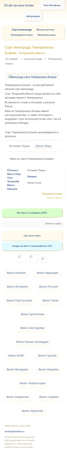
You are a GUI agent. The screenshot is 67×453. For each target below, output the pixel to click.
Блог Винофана (52, 5)
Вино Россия (48, 286)
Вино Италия (16, 272)
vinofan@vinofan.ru (15, 431)
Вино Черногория (33, 383)
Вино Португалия (19, 300)
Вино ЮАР (16, 355)
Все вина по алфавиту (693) (32, 212)
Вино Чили (50, 300)
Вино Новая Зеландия (32, 341)
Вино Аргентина (32, 314)
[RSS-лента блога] (44, 261)
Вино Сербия (49, 397)
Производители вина (22, 35)
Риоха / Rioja (43, 146)
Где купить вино (32, 235)
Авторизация (33, 16)
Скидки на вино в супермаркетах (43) (32, 246)
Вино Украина (49, 369)
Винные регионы (45, 29)
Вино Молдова (17, 369)
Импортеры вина (47, 35)
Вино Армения (32, 410)
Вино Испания (17, 286)
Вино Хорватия (18, 397)
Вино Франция (47, 272)
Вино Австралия (32, 328)
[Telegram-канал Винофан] (21, 261)
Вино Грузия (47, 355)
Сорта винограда (33, 59)
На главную (12, 59)
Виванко (32, 176)
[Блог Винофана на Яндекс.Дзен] (33, 261)
